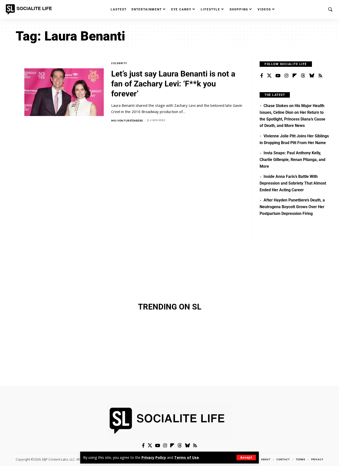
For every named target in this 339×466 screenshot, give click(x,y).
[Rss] (320, 76)
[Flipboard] (295, 76)
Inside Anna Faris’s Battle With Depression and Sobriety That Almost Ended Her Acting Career (293, 183)
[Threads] (303, 76)
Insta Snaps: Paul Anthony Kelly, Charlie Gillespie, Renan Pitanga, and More (292, 159)
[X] (269, 76)
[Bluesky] (311, 76)
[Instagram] (286, 76)
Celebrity (119, 63)
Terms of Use (186, 457)
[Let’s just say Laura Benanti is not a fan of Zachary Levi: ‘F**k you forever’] (64, 92)
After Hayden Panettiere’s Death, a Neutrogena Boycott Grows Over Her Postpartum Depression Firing (292, 207)
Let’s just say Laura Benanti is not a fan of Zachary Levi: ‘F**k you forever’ (173, 83)
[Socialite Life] (30, 9)
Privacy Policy (153, 457)
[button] (246, 457)
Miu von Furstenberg (127, 120)
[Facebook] (262, 76)
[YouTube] (278, 76)
